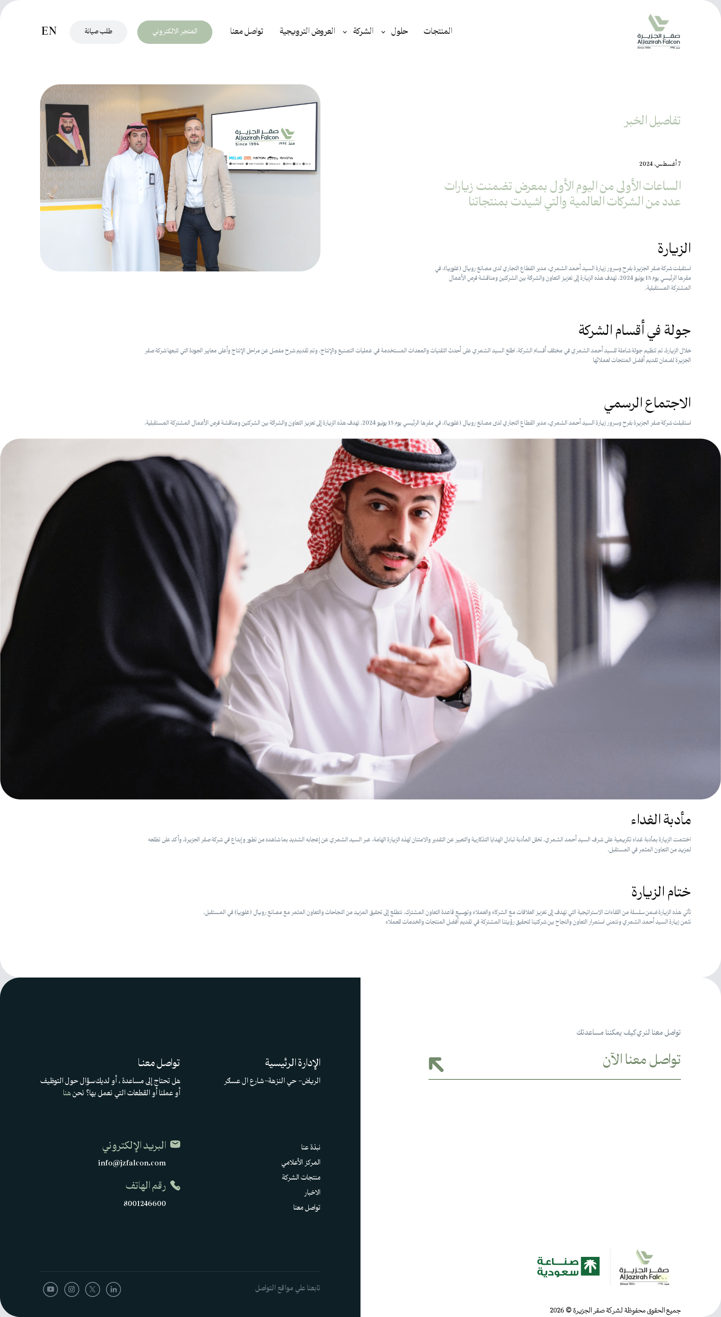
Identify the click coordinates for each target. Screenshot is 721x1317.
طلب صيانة (98, 32)
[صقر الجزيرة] (645, 32)
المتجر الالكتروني (174, 32)
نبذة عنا (310, 1148)
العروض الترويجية (307, 32)
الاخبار (312, 1193)
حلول (399, 32)
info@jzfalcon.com (132, 1164)
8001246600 (145, 1204)
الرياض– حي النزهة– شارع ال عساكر (272, 1082)
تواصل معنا (246, 32)
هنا (67, 1094)
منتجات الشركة (301, 1178)
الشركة (363, 32)
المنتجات (438, 32)
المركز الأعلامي (300, 1163)
